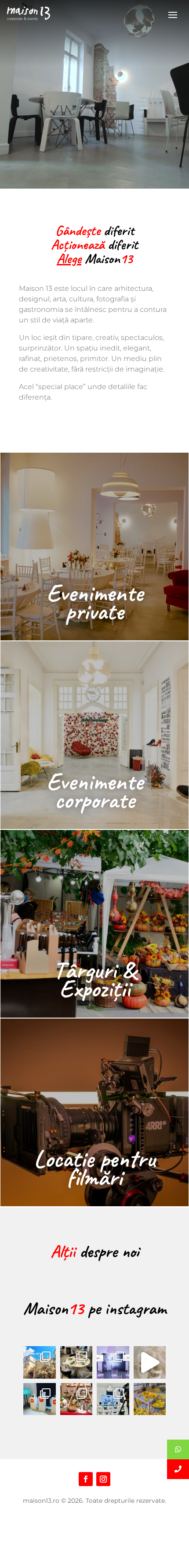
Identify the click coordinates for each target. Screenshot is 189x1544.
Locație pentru (94, 1158)
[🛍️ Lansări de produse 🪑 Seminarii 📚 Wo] (113, 1362)
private (94, 611)
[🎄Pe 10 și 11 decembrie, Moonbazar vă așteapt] (76, 1399)
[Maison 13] (29, 14)
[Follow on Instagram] (103, 1479)
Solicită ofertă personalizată (94, 1532)
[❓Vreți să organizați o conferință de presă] (113, 1399)
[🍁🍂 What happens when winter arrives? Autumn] (150, 1399)
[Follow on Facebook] (86, 1479)
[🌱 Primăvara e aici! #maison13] (39, 1362)
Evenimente (95, 592)
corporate (94, 799)
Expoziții (94, 988)
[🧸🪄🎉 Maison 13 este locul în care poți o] (76, 1362)
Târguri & (94, 970)
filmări (94, 1177)
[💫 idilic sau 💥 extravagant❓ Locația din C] (150, 1362)
